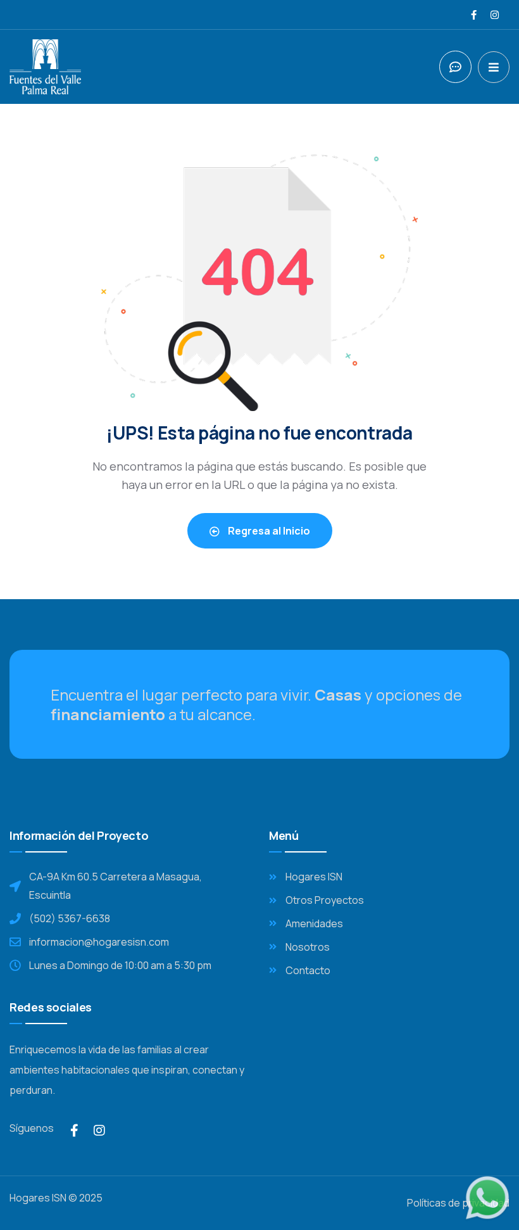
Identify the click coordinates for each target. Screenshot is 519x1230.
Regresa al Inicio (268, 531)
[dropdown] (494, 67)
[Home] (45, 66)
